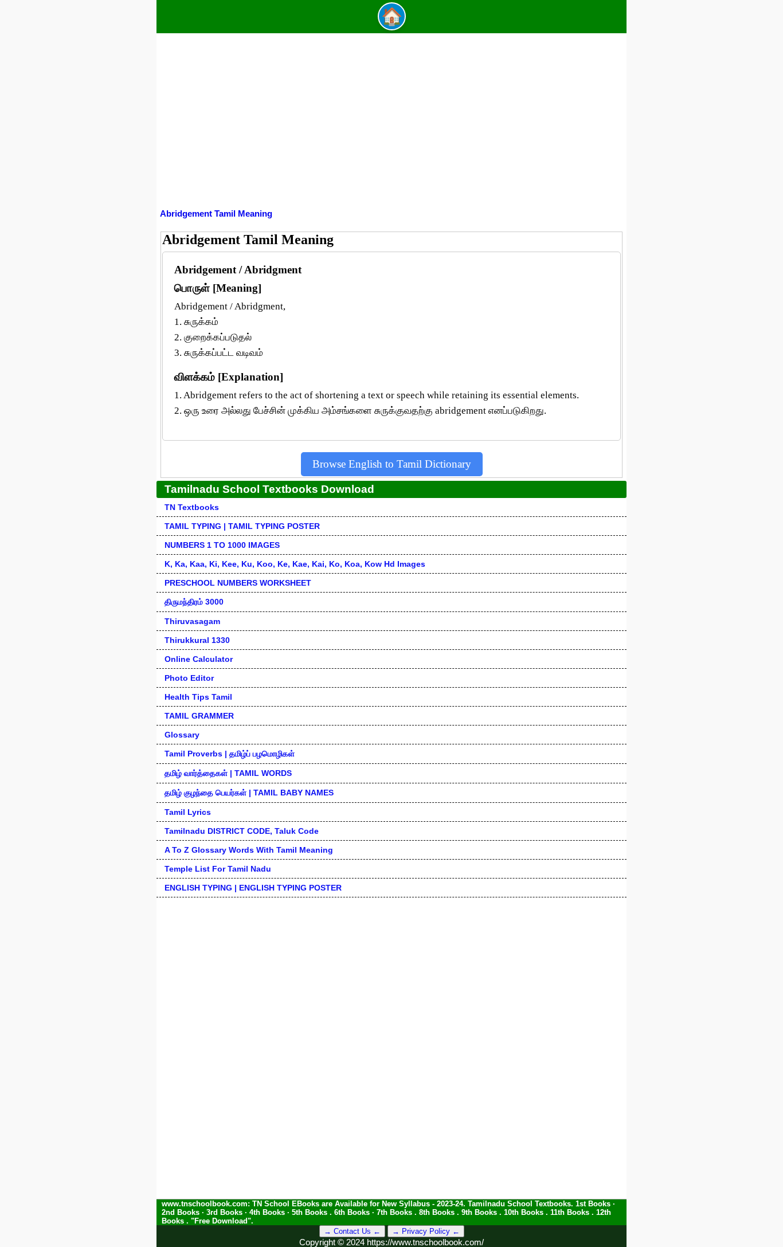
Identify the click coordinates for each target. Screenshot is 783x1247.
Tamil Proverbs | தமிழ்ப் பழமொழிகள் (230, 753)
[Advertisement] (391, 122)
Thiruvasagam (192, 621)
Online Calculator (199, 659)
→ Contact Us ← (352, 1231)
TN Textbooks (192, 507)
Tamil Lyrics (188, 812)
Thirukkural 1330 (197, 640)
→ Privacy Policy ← (426, 1231)
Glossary (182, 734)
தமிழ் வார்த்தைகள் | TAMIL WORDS (228, 773)
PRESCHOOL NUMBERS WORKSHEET (238, 582)
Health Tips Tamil (198, 696)
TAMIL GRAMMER (199, 715)
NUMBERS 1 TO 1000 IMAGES (222, 545)
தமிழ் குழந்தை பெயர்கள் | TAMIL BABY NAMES (249, 792)
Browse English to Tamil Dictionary (391, 464)
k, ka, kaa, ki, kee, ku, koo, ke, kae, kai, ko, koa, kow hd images (295, 563)
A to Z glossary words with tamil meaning (249, 849)
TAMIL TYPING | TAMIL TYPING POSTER (242, 526)
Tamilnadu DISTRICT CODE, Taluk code (242, 831)
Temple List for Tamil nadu (218, 868)
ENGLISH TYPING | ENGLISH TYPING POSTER (253, 887)
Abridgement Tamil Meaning (216, 213)
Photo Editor (189, 678)
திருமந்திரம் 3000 (194, 601)
